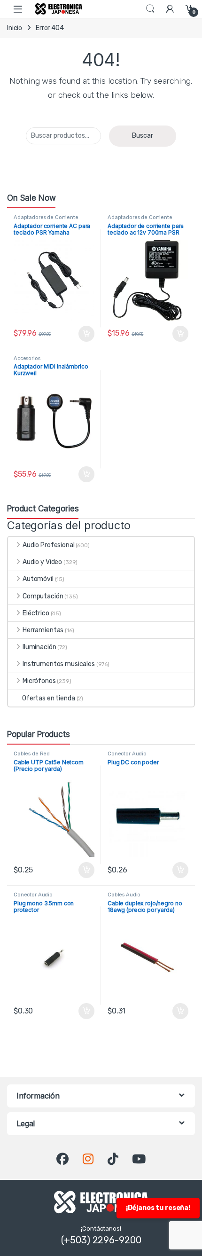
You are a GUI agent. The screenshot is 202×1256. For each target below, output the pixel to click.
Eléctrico (36, 613)
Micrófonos (39, 681)
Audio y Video (42, 562)
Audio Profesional (49, 545)
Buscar (142, 136)
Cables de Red (32, 754)
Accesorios (27, 358)
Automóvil (38, 579)
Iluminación (39, 647)
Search (150, 9)
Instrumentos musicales (59, 664)
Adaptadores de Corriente (46, 217)
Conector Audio (127, 754)
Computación (43, 596)
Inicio (14, 28)
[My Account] (170, 8)
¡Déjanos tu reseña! (158, 1208)
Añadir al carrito (84, 334)
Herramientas (43, 630)
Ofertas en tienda (48, 698)
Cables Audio (124, 895)
